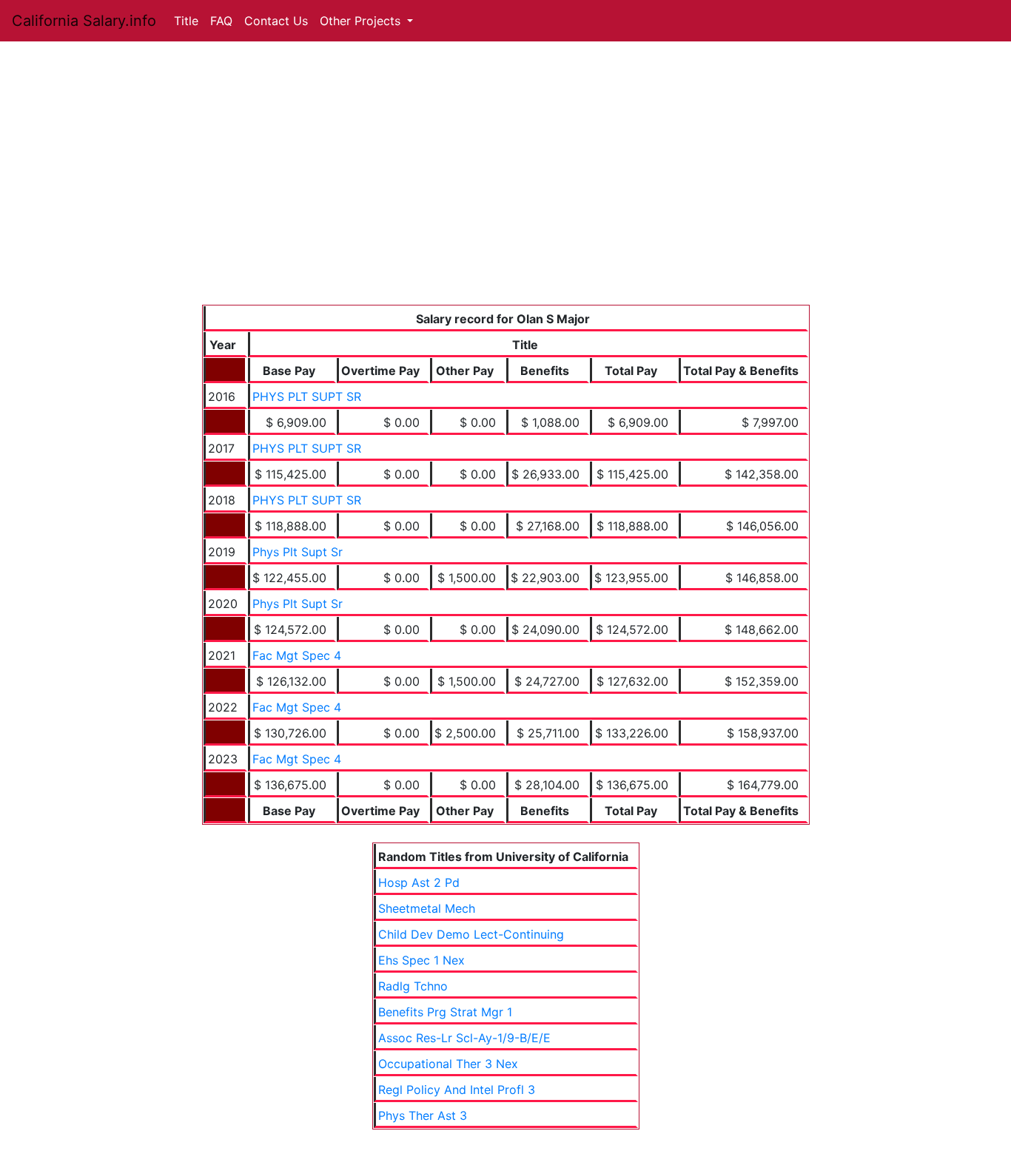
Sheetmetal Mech (426, 908)
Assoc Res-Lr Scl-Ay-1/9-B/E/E (464, 1037)
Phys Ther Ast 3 (422, 1115)
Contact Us (276, 20)
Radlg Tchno (413, 986)
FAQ (221, 20)
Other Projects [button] (362, 20)
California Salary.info (84, 21)
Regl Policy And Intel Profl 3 (456, 1089)
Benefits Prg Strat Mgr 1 (445, 1011)
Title (186, 20)
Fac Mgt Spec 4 (296, 655)
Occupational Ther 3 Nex (448, 1063)
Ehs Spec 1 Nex (421, 960)
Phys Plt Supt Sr (297, 551)
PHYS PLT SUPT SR (306, 396)
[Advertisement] (506, 193)
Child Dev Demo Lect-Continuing (471, 934)
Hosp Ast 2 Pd (419, 882)
